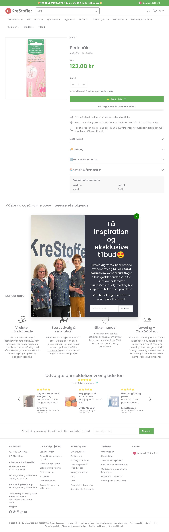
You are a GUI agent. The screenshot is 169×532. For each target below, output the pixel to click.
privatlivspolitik (115, 299)
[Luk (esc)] (136, 216)
